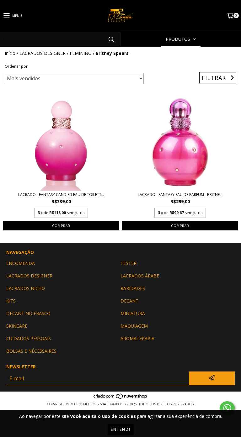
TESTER (128, 263)
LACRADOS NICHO (25, 288)
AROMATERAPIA (137, 338)
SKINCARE (16, 326)
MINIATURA (132, 313)
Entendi (121, 429)
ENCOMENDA (20, 263)
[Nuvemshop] (120, 398)
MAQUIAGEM (134, 326)
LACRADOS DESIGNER (42, 53)
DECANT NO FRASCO (28, 313)
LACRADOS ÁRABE (139, 276)
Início (10, 53)
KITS (11, 301)
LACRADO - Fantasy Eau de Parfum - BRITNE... (180, 194)
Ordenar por (16, 66)
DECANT (129, 301)
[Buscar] (111, 39)
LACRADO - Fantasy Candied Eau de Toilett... (61, 194)
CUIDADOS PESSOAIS (28, 338)
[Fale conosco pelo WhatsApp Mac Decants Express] (227, 408)
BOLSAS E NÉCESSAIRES (31, 351)
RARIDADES (132, 288)
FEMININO (81, 53)
